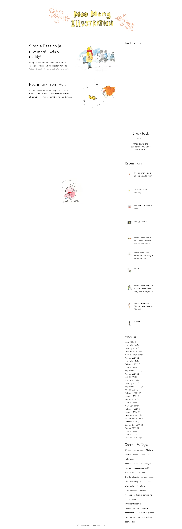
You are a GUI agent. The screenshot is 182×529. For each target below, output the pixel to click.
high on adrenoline (144, 495)
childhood (147, 481)
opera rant (129, 513)
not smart (145, 508)
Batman (128, 455)
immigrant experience (134, 504)
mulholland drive (132, 508)
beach (151, 477)
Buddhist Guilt (139, 455)
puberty (151, 513)
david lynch (141, 486)
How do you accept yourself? (137, 468)
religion (141, 517)
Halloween (129, 459)
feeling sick (130, 495)
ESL (148, 455)
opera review (141, 513)
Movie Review (130, 472)
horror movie (130, 499)
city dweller (130, 486)
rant (127, 517)
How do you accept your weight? (138, 464)
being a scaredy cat (133, 481)
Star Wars (142, 472)
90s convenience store (134, 450)
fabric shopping (131, 490)
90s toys (149, 450)
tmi (133, 522)
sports (127, 522)
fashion (143, 490)
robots (149, 517)
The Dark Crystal (132, 477)
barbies (144, 477)
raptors (133, 517)
